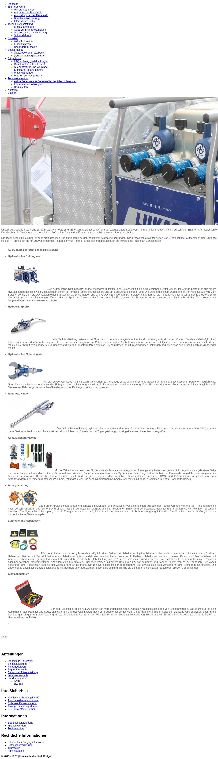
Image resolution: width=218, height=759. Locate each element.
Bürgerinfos (14, 58)
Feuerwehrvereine (18, 78)
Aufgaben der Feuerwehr (28, 12)
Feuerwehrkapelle (18, 675)
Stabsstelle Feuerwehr (20, 661)
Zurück (4, 637)
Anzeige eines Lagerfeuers (23, 706)
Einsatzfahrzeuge (24, 26)
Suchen (12, 92)
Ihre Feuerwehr (16, 6)
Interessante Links (24, 21)
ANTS (17, 681)
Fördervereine (16, 728)
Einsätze (13, 38)
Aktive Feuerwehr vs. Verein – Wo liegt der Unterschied (45, 81)
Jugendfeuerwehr (17, 669)
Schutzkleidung (23, 35)
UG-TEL (18, 684)
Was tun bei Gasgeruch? (28, 75)
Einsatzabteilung (17, 663)
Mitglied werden (17, 725)
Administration (16, 750)
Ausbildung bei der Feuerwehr (31, 15)
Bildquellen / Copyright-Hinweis (26, 742)
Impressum (14, 748)
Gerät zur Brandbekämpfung (30, 29)
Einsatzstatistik (22, 44)
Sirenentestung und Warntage (31, 67)
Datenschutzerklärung (20, 745)
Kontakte (13, 90)
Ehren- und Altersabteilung (23, 672)
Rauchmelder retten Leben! (29, 64)
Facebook (38, 52)
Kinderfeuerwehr (17, 666)
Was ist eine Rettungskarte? (23, 697)
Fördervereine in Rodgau (28, 84)
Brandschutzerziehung (27, 18)
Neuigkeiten (21, 87)
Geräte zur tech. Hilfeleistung (30, 32)
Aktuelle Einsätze (24, 41)
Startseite (13, 4)
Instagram (39, 55)
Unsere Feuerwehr (24, 9)
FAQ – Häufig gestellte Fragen (31, 61)
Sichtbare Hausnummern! (28, 70)
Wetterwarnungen (24, 72)
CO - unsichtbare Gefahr (21, 709)
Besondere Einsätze (25, 47)
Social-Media (15, 49)
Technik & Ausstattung (20, 24)
